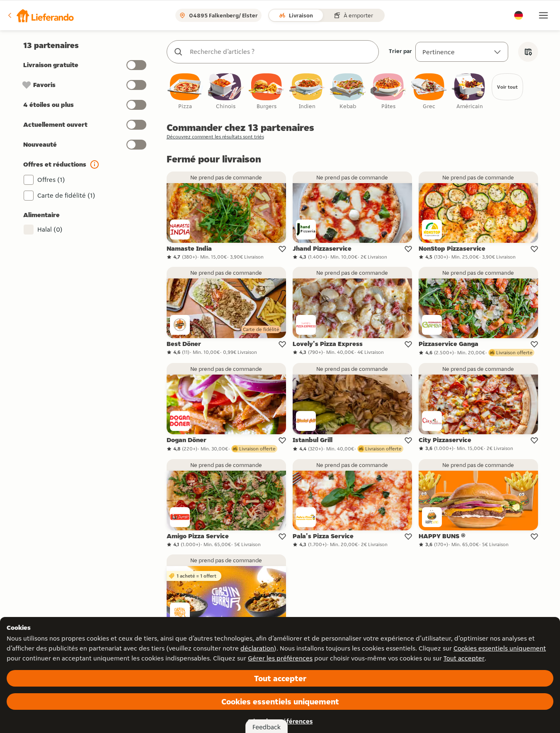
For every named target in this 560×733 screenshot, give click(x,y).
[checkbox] (185, 91)
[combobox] (281, 52)
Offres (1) (51, 179)
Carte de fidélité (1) (66, 195)
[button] (40, 15)
